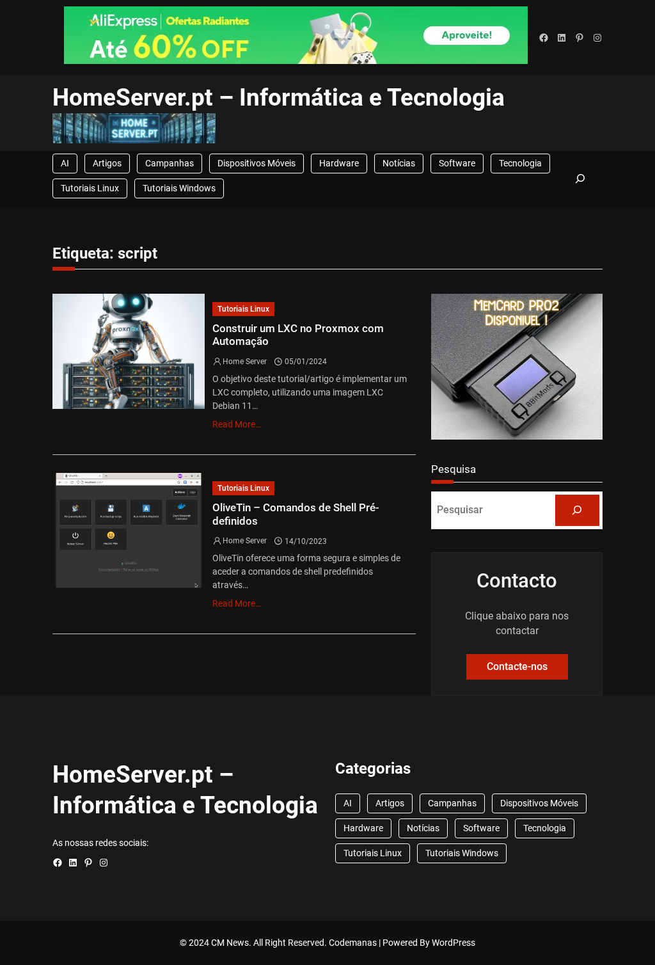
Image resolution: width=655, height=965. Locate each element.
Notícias (399, 163)
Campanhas (169, 163)
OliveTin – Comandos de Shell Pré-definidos (295, 514)
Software (457, 163)
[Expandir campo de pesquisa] (580, 179)
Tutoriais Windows (179, 188)
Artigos (107, 163)
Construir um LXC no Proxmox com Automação (298, 335)
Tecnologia (520, 163)
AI (65, 163)
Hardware (339, 163)
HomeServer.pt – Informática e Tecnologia (278, 97)
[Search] (577, 510)
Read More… (236, 424)
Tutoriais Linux (90, 188)
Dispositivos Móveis (256, 163)
